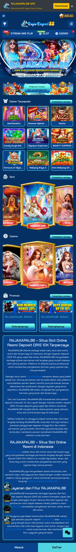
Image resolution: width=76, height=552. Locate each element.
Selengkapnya (20, 326)
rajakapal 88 (47, 519)
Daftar (57, 547)
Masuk (19, 547)
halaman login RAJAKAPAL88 (42, 481)
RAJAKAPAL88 (34, 376)
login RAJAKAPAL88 (16, 529)
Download (61, 6)
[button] (71, 58)
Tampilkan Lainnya (61, 101)
